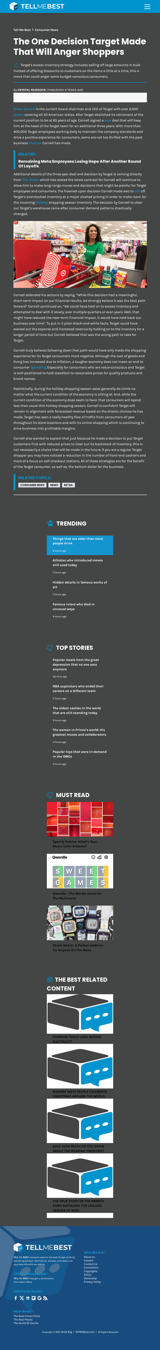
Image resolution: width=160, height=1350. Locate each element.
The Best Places (23, 1319)
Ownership (90, 1278)
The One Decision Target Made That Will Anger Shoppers (79, 46)
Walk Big (66, 1332)
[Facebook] (16, 1298)
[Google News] (39, 1298)
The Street (30, 180)
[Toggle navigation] (147, 6)
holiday (42, 202)
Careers (88, 1260)
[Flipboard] (34, 1298)
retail (68, 485)
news (54, 485)
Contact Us (90, 1264)
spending (38, 367)
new (107, 120)
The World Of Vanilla (26, 1323)
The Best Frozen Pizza (27, 1316)
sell (137, 191)
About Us (89, 1257)
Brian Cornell (24, 109)
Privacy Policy (92, 1281)
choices (35, 143)
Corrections (91, 1267)
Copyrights (90, 1271)
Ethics (88, 1274)
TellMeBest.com (85, 1332)
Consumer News (32, 485)
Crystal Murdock (32, 90)
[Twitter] (22, 1298)
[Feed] (45, 1298)
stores (18, 115)
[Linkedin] (28, 1298)
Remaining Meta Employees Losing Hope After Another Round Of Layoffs (79, 164)
